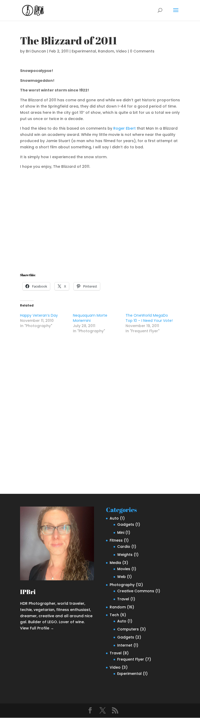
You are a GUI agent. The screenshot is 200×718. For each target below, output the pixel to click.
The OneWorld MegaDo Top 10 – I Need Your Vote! (149, 318)
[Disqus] (100, 409)
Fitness (116, 540)
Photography (122, 584)
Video (121, 51)
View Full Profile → (37, 628)
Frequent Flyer (130, 659)
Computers (128, 629)
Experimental (84, 51)
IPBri (28, 592)
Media (115, 562)
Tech (114, 614)
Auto (114, 518)
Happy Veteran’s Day (39, 315)
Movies (123, 568)
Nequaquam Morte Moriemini (90, 318)
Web (121, 576)
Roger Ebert (124, 128)
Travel (123, 599)
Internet (124, 645)
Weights (125, 554)
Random (106, 51)
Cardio (123, 546)
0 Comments (142, 51)
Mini (120, 532)
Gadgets (125, 524)
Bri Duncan (36, 51)
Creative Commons (135, 591)
